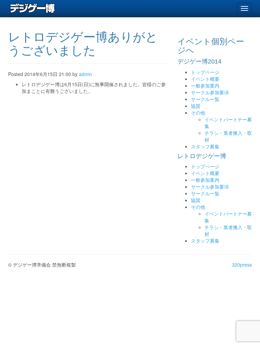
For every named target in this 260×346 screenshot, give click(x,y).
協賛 (195, 105)
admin (85, 74)
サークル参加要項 (210, 92)
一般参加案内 (205, 85)
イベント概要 (205, 78)
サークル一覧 (205, 99)
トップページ (205, 72)
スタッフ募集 (205, 146)
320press (242, 264)
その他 (198, 112)
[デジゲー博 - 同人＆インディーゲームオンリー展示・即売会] (32, 8)
